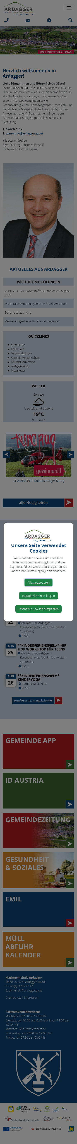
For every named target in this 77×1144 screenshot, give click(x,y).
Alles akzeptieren (38, 582)
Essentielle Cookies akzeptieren (38, 609)
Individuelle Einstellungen (38, 596)
